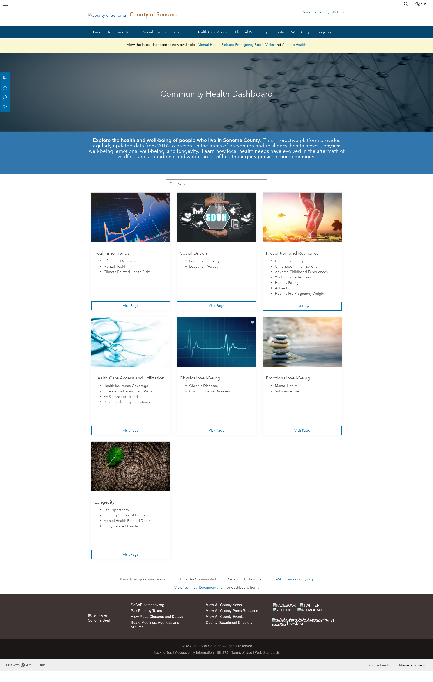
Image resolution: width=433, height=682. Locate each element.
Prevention (181, 32)
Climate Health (294, 44)
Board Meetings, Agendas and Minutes (155, 624)
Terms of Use (241, 652)
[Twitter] (309, 605)
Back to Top (162, 652)
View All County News (224, 604)
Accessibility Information (194, 652)
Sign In (420, 4)
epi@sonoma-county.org (293, 579)
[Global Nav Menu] (6, 4)
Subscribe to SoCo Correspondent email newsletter (304, 621)
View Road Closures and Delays (157, 616)
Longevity (324, 32)
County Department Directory (229, 622)
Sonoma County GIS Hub (323, 12)
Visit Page (131, 305)
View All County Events (225, 616)
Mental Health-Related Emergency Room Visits (236, 44)
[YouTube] (283, 609)
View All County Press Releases (232, 610)
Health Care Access (212, 32)
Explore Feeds (378, 665)
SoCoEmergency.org (147, 604)
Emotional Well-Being (291, 32)
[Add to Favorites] (5, 87)
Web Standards (267, 652)
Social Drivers (154, 32)
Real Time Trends (122, 32)
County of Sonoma (153, 14)
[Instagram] (309, 609)
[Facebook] (284, 605)
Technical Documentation (204, 587)
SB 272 (222, 652)
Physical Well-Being (251, 32)
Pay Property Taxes (146, 610)
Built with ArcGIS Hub (25, 665)
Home (96, 32)
